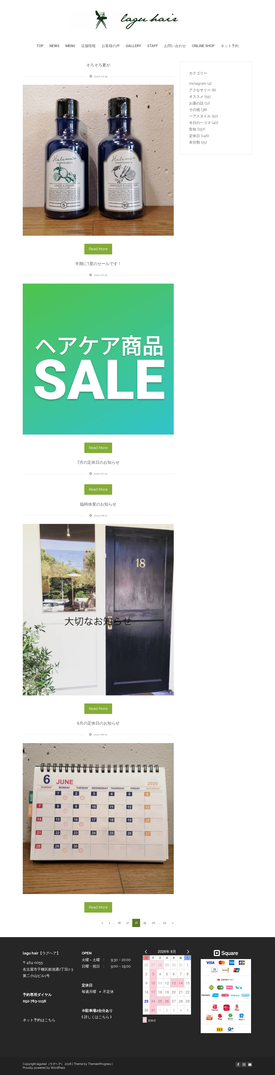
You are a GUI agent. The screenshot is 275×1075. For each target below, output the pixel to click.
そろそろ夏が (98, 65)
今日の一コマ (200, 123)
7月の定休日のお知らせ (98, 462)
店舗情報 (88, 46)
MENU (70, 46)
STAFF (152, 46)
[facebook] (238, 1064)
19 (144, 922)
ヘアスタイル (200, 116)
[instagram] (244, 1064)
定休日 (194, 136)
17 (127, 922)
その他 (194, 109)
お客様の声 (111, 46)
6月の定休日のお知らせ (98, 723)
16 (119, 922)
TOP (39, 46)
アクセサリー (200, 90)
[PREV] (146, 951)
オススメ (196, 96)
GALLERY (133, 46)
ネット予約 (230, 46)
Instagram (197, 83)
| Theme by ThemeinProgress (91, 1064)
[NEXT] (187, 951)
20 (153, 922)
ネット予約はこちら (39, 1020)
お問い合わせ (175, 46)
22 (164, 922)
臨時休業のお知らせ (98, 504)
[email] (249, 1064)
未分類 (194, 142)
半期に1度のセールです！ (98, 263)
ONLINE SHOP (203, 46)
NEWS (54, 46)
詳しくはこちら (96, 1017)
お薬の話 (196, 103)
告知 (192, 129)
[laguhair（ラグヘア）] (137, 20)
